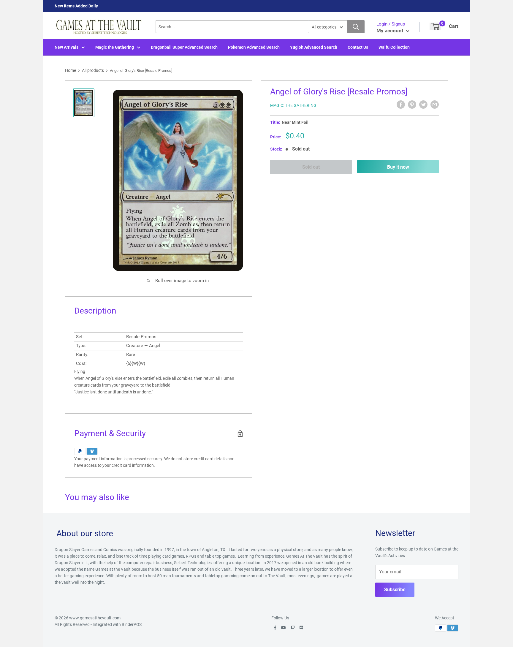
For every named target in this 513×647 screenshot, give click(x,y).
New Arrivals (66, 47)
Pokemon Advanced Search (254, 47)
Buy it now (398, 167)
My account (390, 31)
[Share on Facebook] (401, 104)
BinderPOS (132, 624)
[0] (435, 26)
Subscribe (395, 589)
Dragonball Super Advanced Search (184, 47)
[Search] (356, 26)
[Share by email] (434, 104)
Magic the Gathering (114, 47)
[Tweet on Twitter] (423, 104)
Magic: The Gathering (293, 105)
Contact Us (358, 47)
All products (93, 70)
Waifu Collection (394, 47)
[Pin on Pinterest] (412, 104)
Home (70, 70)
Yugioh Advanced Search (313, 47)
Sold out (311, 167)
